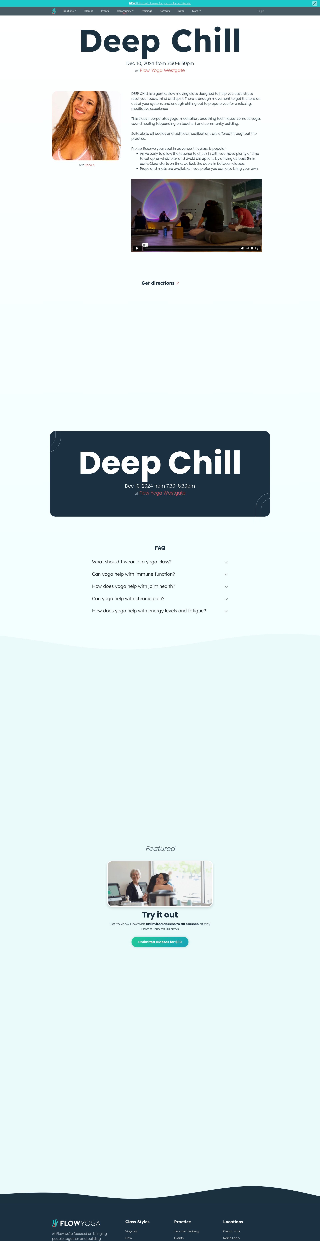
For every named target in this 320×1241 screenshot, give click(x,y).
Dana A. (90, 165)
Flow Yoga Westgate (160, 70)
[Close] (314, 3)
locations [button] (68, 11)
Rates (181, 11)
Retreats (165, 11)
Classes (88, 11)
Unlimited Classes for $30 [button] (160, 942)
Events (105, 11)
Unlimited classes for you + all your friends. (160, 3)
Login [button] (261, 11)
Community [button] (124, 11)
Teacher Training (186, 1231)
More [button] (195, 11)
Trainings (147, 11)
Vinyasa (131, 1231)
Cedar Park (231, 1231)
